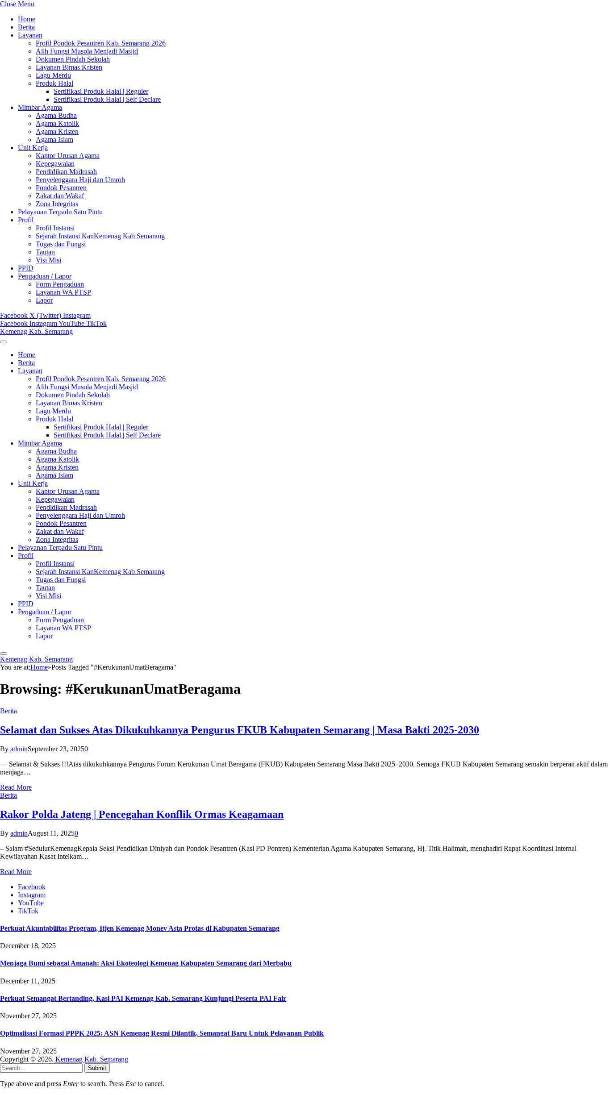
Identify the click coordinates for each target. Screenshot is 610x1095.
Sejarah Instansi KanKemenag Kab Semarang (100, 236)
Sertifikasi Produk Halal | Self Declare (107, 99)
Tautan (45, 252)
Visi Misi (48, 260)
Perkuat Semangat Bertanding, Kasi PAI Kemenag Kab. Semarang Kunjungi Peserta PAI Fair (143, 998)
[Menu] (3, 342)
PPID (25, 268)
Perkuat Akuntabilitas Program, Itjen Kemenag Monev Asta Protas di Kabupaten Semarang (140, 928)
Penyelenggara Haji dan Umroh (80, 179)
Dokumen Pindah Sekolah (73, 59)
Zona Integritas (57, 204)
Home (26, 19)
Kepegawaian (55, 163)
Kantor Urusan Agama (68, 155)
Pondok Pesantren (61, 188)
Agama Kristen (57, 131)
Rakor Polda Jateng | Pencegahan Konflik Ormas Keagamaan (142, 814)
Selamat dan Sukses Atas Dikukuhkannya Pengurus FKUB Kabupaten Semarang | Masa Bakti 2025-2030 (239, 730)
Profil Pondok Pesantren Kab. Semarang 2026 (101, 43)
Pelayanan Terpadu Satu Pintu (60, 212)
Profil (25, 220)
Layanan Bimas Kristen (69, 67)
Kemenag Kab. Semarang (91, 1059)
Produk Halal (54, 83)
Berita (26, 27)
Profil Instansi (55, 228)
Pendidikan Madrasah (66, 171)
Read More (16, 787)
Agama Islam (54, 139)
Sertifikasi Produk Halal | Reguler (101, 91)
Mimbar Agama (40, 107)
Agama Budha (56, 115)
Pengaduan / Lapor (44, 276)
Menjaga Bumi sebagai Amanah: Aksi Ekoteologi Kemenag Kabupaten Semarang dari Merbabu (146, 963)
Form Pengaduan (60, 284)
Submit (97, 1068)
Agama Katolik (57, 123)
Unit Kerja (33, 147)
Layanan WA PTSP (63, 292)
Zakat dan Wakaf (60, 196)
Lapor (44, 300)
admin (19, 749)
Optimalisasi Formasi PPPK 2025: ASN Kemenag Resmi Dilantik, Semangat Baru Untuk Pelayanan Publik (162, 1033)
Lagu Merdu (53, 75)
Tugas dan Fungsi (61, 244)
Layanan (30, 35)
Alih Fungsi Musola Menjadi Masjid (87, 51)
